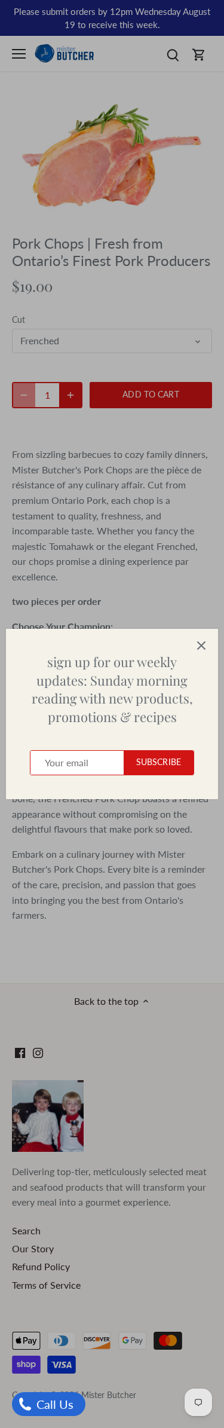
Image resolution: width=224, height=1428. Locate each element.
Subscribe (158, 762)
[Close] (201, 645)
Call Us (53, 1404)
